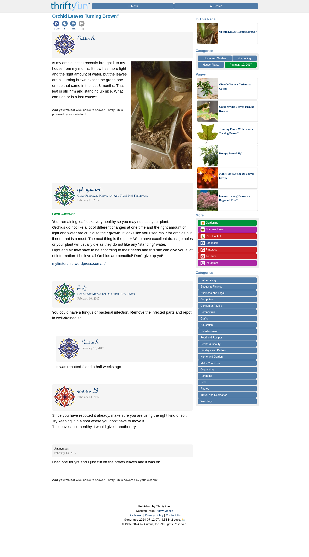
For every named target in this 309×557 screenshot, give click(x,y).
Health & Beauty (211, 344)
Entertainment (209, 331)
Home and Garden (215, 58)
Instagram (211, 262)
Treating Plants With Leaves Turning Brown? (236, 131)
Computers (207, 299)
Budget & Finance (211, 286)
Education (207, 324)
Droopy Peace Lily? (231, 153)
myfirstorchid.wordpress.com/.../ (79, 263)
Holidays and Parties (213, 350)
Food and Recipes (212, 337)
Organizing (207, 369)
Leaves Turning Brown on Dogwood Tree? (234, 198)
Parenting (206, 375)
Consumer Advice (211, 305)
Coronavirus (208, 312)
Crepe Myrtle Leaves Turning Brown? (236, 109)
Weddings (207, 401)
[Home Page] (70, 2)
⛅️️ (183, 519)
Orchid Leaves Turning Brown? (238, 31)
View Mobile (165, 510)
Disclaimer (136, 515)
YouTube (211, 256)
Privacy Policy (154, 515)
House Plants (211, 64)
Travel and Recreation (214, 395)
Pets (203, 382)
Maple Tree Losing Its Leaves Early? (236, 175)
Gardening (244, 58)
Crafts (204, 318)
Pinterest (211, 249)
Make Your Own (210, 363)
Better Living (208, 280)
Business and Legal (212, 292)
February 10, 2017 (241, 64)
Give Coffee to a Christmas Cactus (235, 86)
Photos (205, 388)
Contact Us (173, 515)
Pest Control (211, 236)
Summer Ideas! (212, 230)
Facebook (211, 242)
